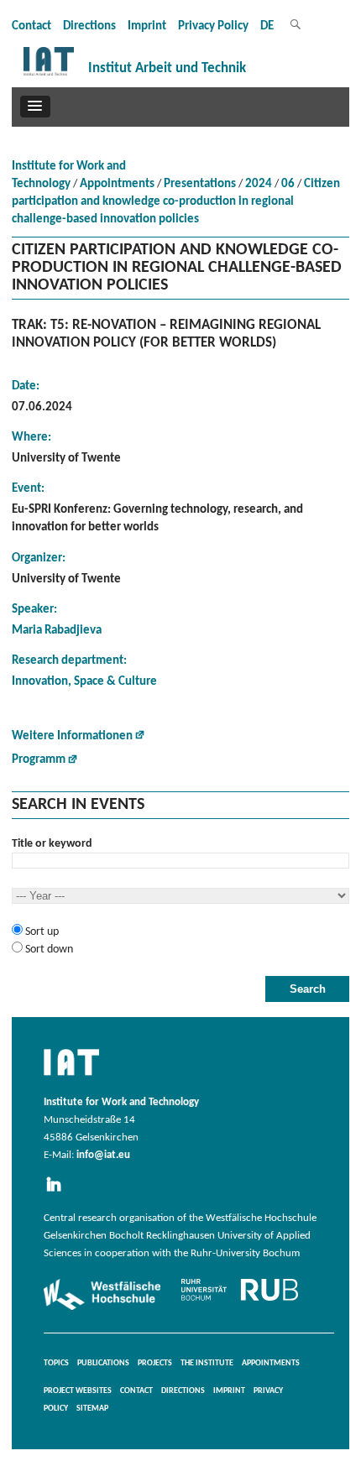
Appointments (117, 184)
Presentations (200, 184)
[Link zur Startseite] (49, 76)
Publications (103, 1363)
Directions (89, 26)
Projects (155, 1363)
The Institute (206, 1363)
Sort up (41, 932)
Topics (56, 1363)
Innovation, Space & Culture (84, 682)
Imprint (147, 26)
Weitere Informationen (72, 736)
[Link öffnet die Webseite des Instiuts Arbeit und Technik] (71, 1076)
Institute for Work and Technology (69, 175)
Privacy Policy (213, 26)
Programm (38, 760)
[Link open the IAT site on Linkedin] (59, 1192)
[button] (35, 106)
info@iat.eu (103, 1156)
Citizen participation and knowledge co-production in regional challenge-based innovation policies (176, 202)
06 (288, 184)
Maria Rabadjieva (57, 630)
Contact (31, 26)
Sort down (48, 949)
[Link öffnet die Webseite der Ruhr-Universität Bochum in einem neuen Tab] (239, 1300)
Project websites (78, 1391)
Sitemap (92, 1408)
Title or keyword (52, 843)
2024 (258, 184)
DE (267, 26)
